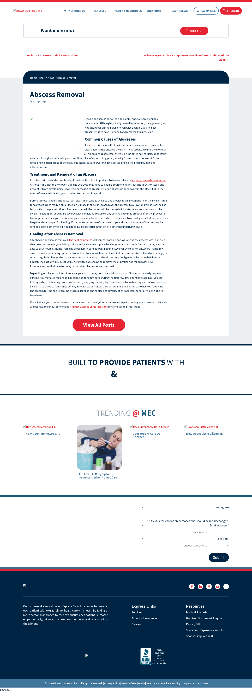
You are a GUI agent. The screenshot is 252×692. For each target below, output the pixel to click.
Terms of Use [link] (129, 683)
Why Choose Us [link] (75, 10)
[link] (27, 10)
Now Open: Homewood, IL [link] (43, 434)
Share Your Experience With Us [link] (205, 630)
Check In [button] (195, 31)
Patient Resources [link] (128, 10)
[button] (192, 586)
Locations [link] (154, 10)
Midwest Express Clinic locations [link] (89, 306)
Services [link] (100, 10)
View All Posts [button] (99, 325)
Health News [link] (179, 10)
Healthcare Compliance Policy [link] (163, 683)
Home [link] (33, 77)
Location (222, 539)
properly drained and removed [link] (148, 180)
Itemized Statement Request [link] (205, 618)
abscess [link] (93, 145)
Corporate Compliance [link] (195, 683)
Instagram (222, 507)
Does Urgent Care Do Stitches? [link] (146, 435)
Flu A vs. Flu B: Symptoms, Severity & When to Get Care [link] (98, 475)
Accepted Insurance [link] (144, 618)
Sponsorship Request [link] (199, 636)
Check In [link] (233, 10)
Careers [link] (136, 624)
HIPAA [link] (141, 683)
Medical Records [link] (196, 612)
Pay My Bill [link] (208, 10)
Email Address (219, 525)
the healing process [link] (80, 240)
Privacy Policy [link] (112, 683)
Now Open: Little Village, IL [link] (204, 434)
